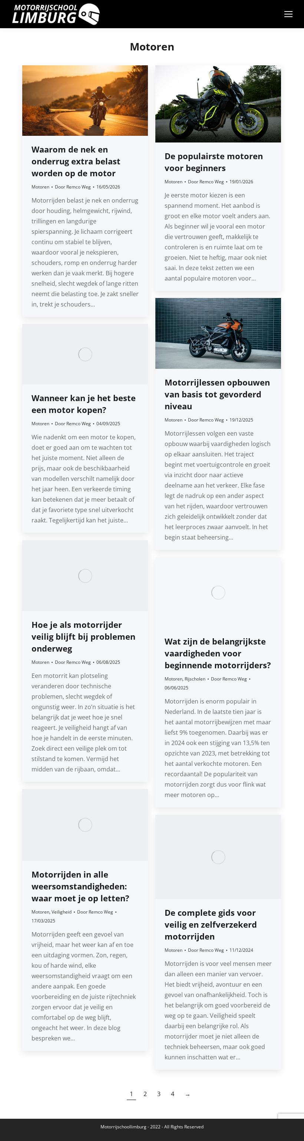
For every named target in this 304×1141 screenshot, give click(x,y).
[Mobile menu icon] (288, 14)
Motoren (40, 187)
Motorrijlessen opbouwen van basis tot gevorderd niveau (217, 394)
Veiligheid (62, 912)
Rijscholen (195, 679)
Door (73, 187)
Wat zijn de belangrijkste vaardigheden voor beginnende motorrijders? (218, 653)
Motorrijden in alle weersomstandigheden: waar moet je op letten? (80, 886)
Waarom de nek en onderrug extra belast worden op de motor (76, 161)
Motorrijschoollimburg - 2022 (130, 1127)
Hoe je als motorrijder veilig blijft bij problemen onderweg (83, 636)
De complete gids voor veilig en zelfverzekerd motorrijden (211, 924)
